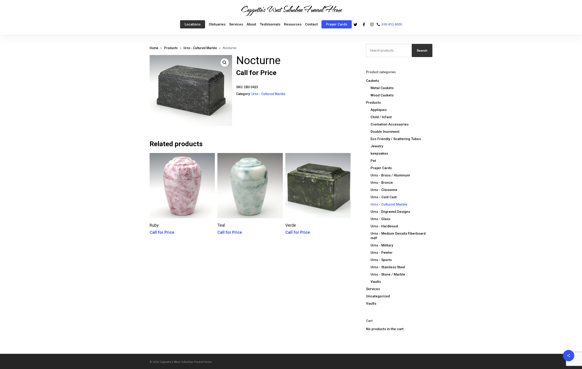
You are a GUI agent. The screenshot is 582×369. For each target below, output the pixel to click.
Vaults (376, 282)
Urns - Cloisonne (384, 190)
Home (154, 48)
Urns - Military (382, 245)
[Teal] (250, 185)
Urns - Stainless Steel (388, 267)
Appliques (379, 110)
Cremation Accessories (390, 124)
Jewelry (377, 146)
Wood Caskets (382, 95)
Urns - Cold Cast (384, 197)
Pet (373, 161)
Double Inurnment (385, 132)
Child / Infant (381, 117)
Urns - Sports (381, 260)
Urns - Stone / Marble (388, 274)
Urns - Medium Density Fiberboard (398, 235)
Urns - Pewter (382, 253)
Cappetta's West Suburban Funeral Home (291, 9)
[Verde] (318, 185)
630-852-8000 (392, 24)
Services (373, 289)
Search (422, 50)
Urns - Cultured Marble (200, 48)
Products (171, 48)
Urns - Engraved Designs (390, 212)
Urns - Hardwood (384, 226)
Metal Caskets (382, 88)
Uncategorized (378, 296)
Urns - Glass (380, 219)
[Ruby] (182, 185)
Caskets (372, 81)
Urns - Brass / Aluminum (390, 175)
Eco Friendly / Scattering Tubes (396, 139)
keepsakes (379, 153)
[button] (225, 62)
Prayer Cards (381, 168)
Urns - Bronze (382, 183)
